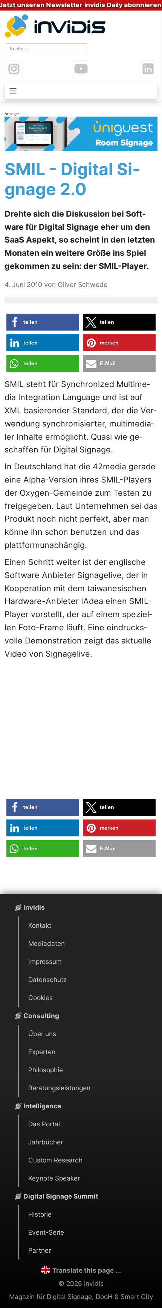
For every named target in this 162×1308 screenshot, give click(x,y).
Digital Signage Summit (60, 1196)
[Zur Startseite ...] (57, 27)
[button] (42, 322)
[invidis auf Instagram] (14, 69)
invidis (34, 907)
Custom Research (55, 1160)
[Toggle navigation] (81, 90)
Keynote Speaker (54, 1178)
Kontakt (39, 925)
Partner (39, 1250)
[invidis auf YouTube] (81, 69)
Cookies (40, 997)
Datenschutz (47, 979)
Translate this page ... (86, 1270)
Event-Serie (46, 1232)
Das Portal (44, 1124)
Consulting (41, 1016)
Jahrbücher (45, 1142)
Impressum (45, 961)
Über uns (42, 1034)
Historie (40, 1214)
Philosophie (45, 1070)
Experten (41, 1052)
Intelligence (42, 1106)
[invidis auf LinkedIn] (148, 69)
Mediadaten (46, 943)
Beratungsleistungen (59, 1088)
